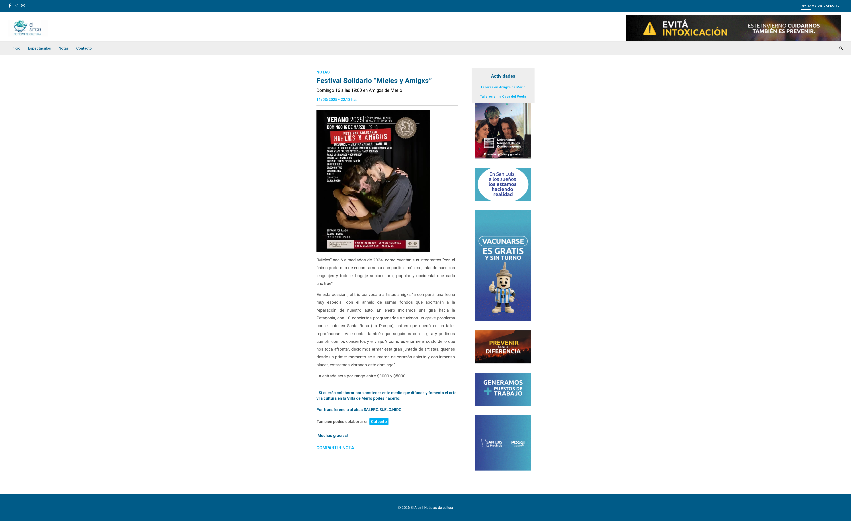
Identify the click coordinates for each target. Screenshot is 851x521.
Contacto (84, 48)
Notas (64, 48)
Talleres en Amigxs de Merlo (502, 87)
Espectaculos (39, 48)
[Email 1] (23, 6)
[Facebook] (10, 6)
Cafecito (379, 421)
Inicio (16, 48)
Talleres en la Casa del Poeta (503, 96)
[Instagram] (16, 6)
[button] (822, 5)
